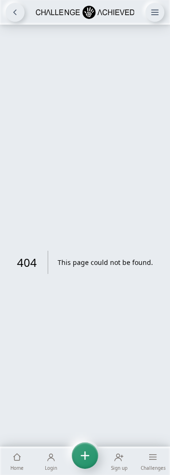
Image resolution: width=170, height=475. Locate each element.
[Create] (85, 461)
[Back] (15, 12)
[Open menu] (154, 12)
